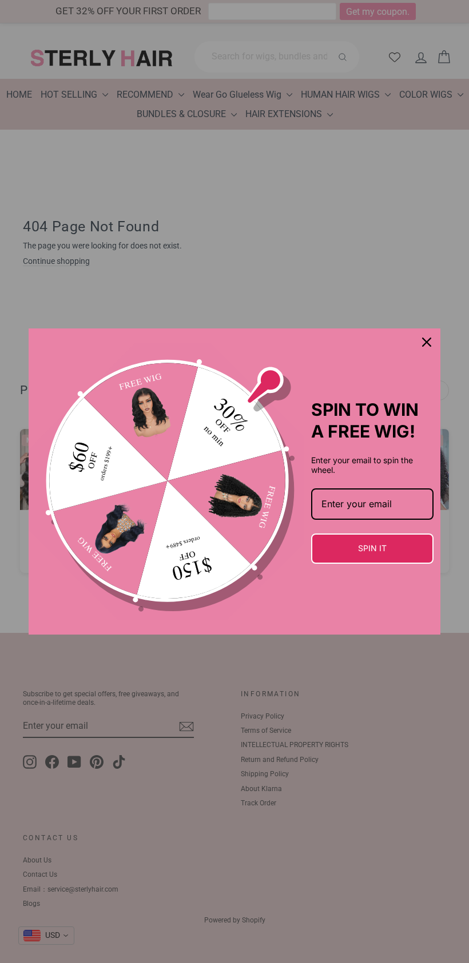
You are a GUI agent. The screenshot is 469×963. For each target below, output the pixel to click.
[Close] (426, 342)
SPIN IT (372, 548)
